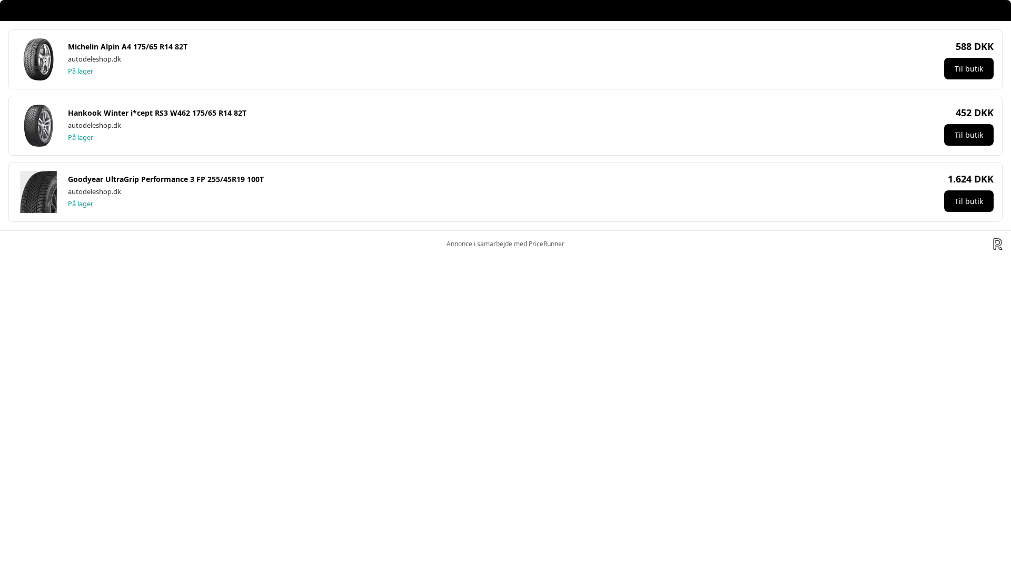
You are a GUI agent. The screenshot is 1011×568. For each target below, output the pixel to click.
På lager (80, 71)
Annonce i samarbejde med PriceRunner (505, 243)
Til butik (969, 69)
